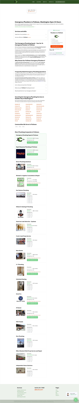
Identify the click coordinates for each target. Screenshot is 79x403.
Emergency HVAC (19, 395)
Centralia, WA (17, 113)
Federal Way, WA (28, 118)
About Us (45, 1)
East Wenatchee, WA (29, 115)
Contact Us (57, 395)
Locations (39, 1)
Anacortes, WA (38, 104)
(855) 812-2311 (32, 11)
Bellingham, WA (39, 107)
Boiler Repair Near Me (20, 391)
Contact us (51, 1)
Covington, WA (39, 113)
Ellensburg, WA (28, 117)
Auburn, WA (28, 106)
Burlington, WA (28, 111)
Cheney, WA (28, 113)
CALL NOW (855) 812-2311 (60, 1)
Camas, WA (38, 111)
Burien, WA (17, 111)
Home (33, 1)
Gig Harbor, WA (28, 120)
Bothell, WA (28, 109)
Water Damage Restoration (21, 396)
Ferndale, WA (38, 118)
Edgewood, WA (39, 115)
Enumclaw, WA (38, 117)
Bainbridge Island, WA (40, 106)
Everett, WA (17, 118)
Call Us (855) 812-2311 (32, 142)
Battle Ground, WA (18, 107)
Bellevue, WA (28, 107)
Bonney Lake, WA (18, 109)
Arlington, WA (17, 106)
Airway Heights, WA (29, 104)
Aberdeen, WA (17, 104)
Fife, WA (16, 120)
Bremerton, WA (39, 109)
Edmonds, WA (17, 117)
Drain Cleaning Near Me (20, 394)
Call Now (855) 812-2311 (57, 46)
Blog (56, 392)
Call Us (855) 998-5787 (32, 154)
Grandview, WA (39, 120)
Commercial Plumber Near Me (21, 392)
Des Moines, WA (18, 115)
